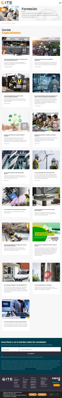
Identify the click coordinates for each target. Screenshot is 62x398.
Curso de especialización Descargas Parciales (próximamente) (44, 210)
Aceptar (33, 394)
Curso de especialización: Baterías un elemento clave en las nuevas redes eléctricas (15, 60)
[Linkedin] (53, 378)
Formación (8, 23)
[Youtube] (59, 378)
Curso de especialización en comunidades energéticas (43, 60)
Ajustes (51, 394)
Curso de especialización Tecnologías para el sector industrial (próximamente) (15, 245)
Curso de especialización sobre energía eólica (44, 172)
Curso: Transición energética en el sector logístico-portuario (45, 245)
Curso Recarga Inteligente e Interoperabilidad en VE (15, 285)
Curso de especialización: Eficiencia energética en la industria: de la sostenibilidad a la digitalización (46, 96)
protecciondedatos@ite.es (30, 368)
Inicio (3, 23)
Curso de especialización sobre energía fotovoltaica (15, 322)
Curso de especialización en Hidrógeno (42, 285)
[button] (60, 3)
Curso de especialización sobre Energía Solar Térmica (14, 173)
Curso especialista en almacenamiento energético (15, 209)
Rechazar (42, 394)
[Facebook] (57, 378)
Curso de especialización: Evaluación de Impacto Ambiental (45, 135)
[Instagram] (59, 380)
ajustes (14, 396)
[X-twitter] (55, 378)
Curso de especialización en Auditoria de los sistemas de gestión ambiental (13, 96)
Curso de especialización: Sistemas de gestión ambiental (14, 135)
